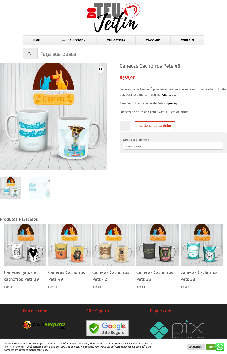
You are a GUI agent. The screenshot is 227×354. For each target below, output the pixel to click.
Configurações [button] (196, 346)
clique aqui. (172, 103)
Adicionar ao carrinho (155, 125)
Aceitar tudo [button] (214, 346)
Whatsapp (168, 94)
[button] (101, 69)
